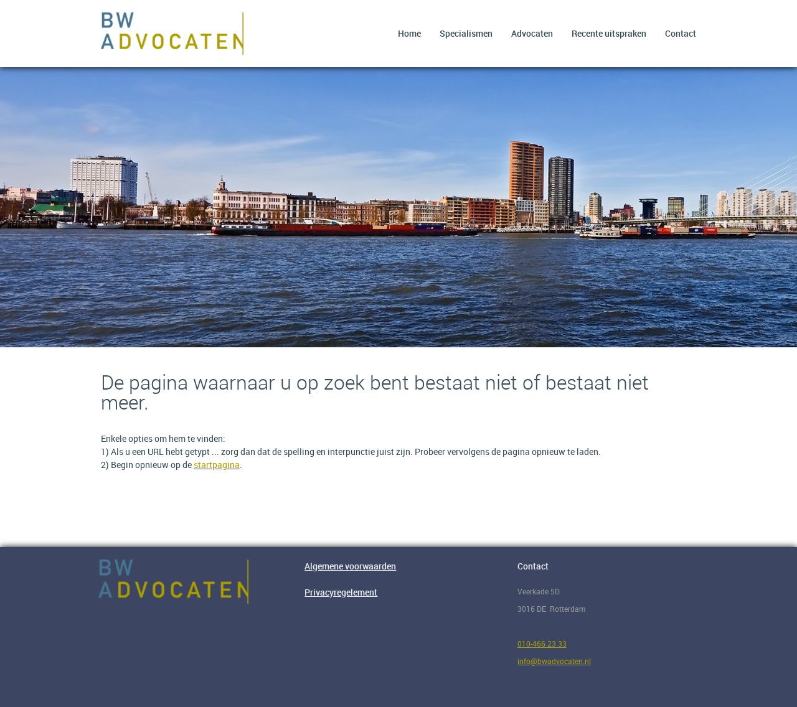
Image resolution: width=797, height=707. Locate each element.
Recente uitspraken (609, 33)
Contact (680, 33)
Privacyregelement (340, 592)
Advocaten (532, 33)
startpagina (217, 465)
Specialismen (466, 33)
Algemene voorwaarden (350, 566)
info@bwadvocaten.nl (554, 661)
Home (409, 33)
